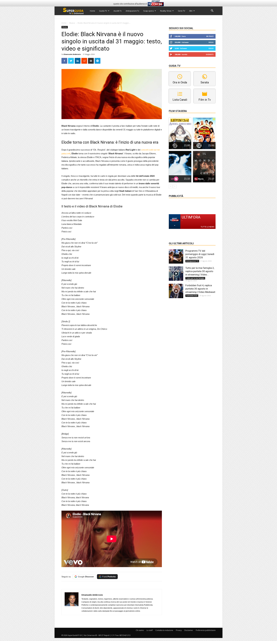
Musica (72, 23)
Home (92, 11)
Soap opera (148, 11)
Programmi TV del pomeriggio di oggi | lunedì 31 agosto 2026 (199, 254)
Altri (190, 11)
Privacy (179, 630)
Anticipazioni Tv (132, 11)
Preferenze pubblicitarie (206, 630)
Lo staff (150, 630)
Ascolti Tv (118, 11)
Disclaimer (188, 630)
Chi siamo (140, 630)
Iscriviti (210, 54)
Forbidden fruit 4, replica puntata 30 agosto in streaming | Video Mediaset (200, 288)
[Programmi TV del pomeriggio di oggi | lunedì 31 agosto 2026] (176, 256)
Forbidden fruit (191, 296)
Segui (211, 42)
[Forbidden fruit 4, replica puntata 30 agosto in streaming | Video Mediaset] (176, 291)
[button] (212, 11)
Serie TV (181, 11)
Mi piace (210, 36)
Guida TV (103, 11)
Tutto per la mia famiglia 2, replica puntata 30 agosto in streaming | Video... (199, 271)
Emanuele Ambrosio (72, 54)
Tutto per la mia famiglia (195, 278)
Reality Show (165, 11)
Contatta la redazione (164, 630)
